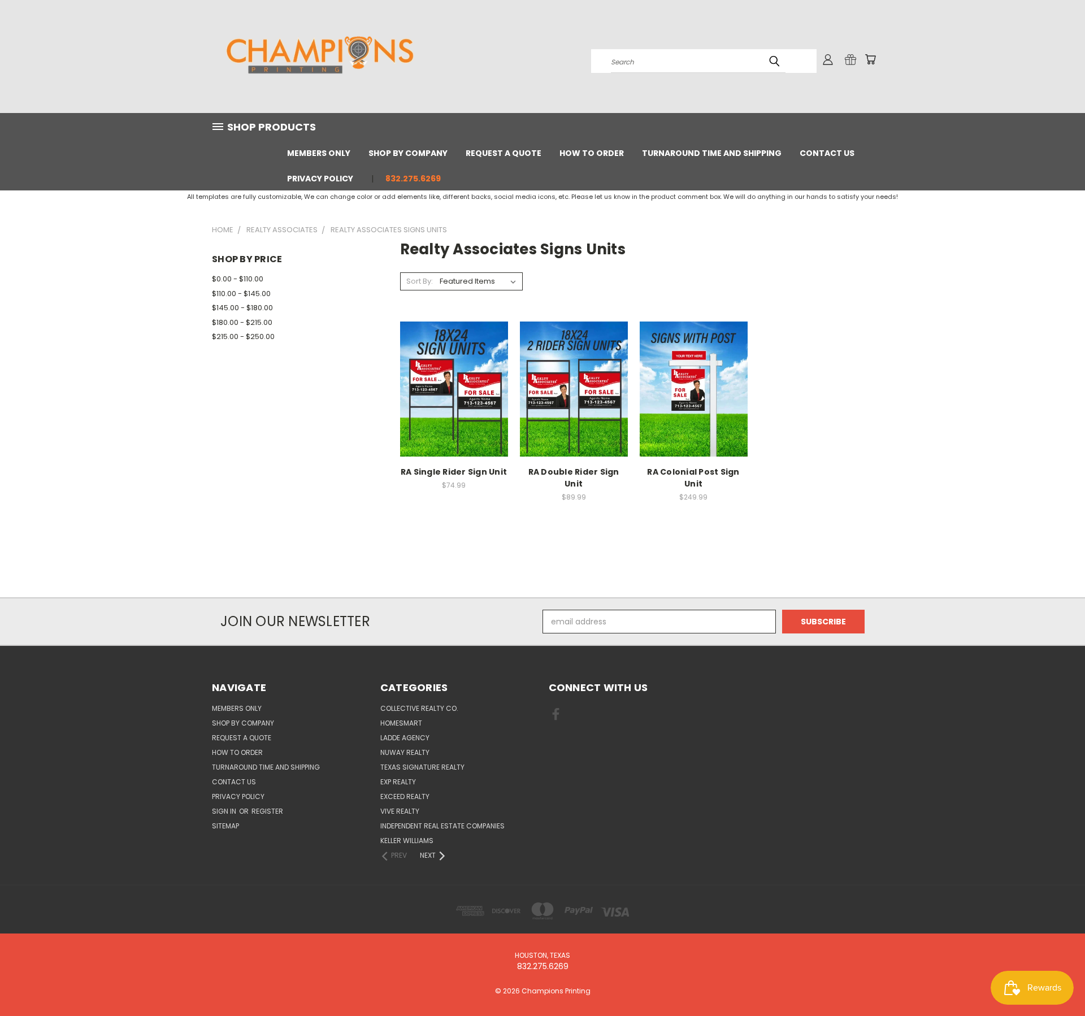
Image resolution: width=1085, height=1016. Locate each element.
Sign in (225, 811)
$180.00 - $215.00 (242, 322)
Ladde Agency (404, 738)
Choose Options (454, 397)
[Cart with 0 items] (870, 59)
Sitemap (225, 826)
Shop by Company (408, 153)
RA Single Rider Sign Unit (454, 471)
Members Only (318, 153)
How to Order (591, 153)
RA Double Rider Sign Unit (573, 477)
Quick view (454, 376)
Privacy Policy (320, 178)
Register (267, 811)
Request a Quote (503, 153)
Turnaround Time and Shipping (712, 153)
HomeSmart (401, 723)
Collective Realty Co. (419, 708)
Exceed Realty (404, 796)
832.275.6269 (413, 178)
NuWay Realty (404, 752)
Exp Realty (398, 782)
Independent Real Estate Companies (442, 826)
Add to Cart (693, 397)
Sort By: (419, 281)
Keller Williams (406, 840)
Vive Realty (399, 811)
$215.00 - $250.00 (243, 336)
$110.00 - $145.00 (241, 293)
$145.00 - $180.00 (242, 307)
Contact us (827, 153)
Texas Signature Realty (422, 767)
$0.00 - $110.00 (237, 278)
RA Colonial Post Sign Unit (693, 477)
